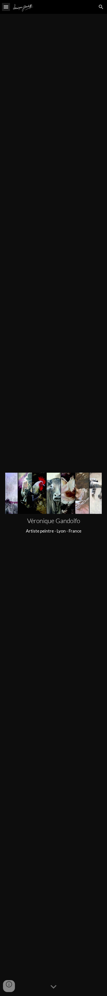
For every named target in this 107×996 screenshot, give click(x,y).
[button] (6, 7)
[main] (53, 525)
